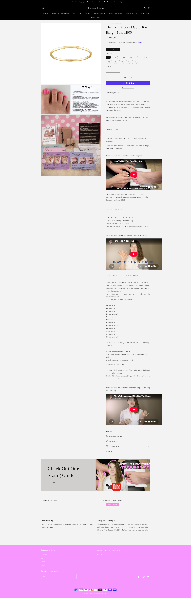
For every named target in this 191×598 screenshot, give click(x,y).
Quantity (108, 66)
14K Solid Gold (113, 49)
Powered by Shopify (102, 593)
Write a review (112, 505)
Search (43, 562)
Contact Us (44, 554)
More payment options (128, 88)
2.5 (128, 57)
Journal (43, 565)
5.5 (122, 62)
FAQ (42, 558)
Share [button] (110, 452)
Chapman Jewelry (92, 593)
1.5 (115, 57)
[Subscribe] (74, 576)
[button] (43, 8)
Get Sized (51, 482)
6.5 (135, 62)
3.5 (140, 57)
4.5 (109, 62)
